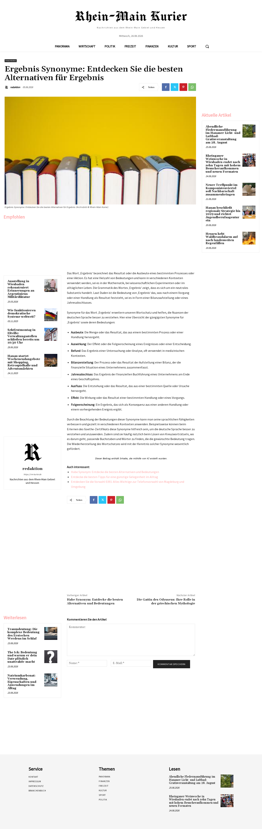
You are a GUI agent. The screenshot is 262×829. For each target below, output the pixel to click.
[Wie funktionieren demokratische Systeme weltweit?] (50, 314)
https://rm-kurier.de (32, 474)
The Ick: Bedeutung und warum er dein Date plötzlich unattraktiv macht (22, 657)
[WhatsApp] (192, 87)
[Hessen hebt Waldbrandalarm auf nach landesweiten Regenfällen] (248, 238)
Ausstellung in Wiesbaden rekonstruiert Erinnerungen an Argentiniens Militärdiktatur (20, 289)
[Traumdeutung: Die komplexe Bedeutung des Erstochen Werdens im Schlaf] (50, 633)
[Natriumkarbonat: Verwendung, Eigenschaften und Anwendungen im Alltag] (50, 679)
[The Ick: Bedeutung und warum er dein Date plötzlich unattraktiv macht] (50, 656)
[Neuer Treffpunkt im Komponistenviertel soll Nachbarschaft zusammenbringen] (248, 189)
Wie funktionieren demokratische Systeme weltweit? (21, 314)
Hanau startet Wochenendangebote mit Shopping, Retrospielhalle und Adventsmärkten (23, 362)
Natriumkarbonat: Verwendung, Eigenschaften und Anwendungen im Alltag (21, 682)
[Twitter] (174, 87)
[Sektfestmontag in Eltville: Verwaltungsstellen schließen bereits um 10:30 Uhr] (50, 334)
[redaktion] (7, 87)
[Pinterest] (183, 87)
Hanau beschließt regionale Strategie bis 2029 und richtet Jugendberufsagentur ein (223, 214)
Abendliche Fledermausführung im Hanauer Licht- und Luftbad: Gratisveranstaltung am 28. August (223, 134)
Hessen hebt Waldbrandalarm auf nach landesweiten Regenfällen (222, 238)
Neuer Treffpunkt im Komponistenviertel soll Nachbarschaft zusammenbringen (221, 189)
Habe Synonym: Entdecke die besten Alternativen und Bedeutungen (115, 472)
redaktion (15, 87)
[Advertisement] (32, 246)
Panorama (10, 60)
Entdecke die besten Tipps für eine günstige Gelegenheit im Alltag (114, 477)
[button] (207, 46)
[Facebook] (166, 87)
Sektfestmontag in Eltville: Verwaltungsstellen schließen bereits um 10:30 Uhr (23, 336)
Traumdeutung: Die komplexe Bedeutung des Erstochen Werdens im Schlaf (23, 634)
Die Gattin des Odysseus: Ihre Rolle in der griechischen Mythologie (166, 601)
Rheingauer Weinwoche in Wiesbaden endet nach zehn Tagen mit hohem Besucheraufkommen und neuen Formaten (223, 164)
